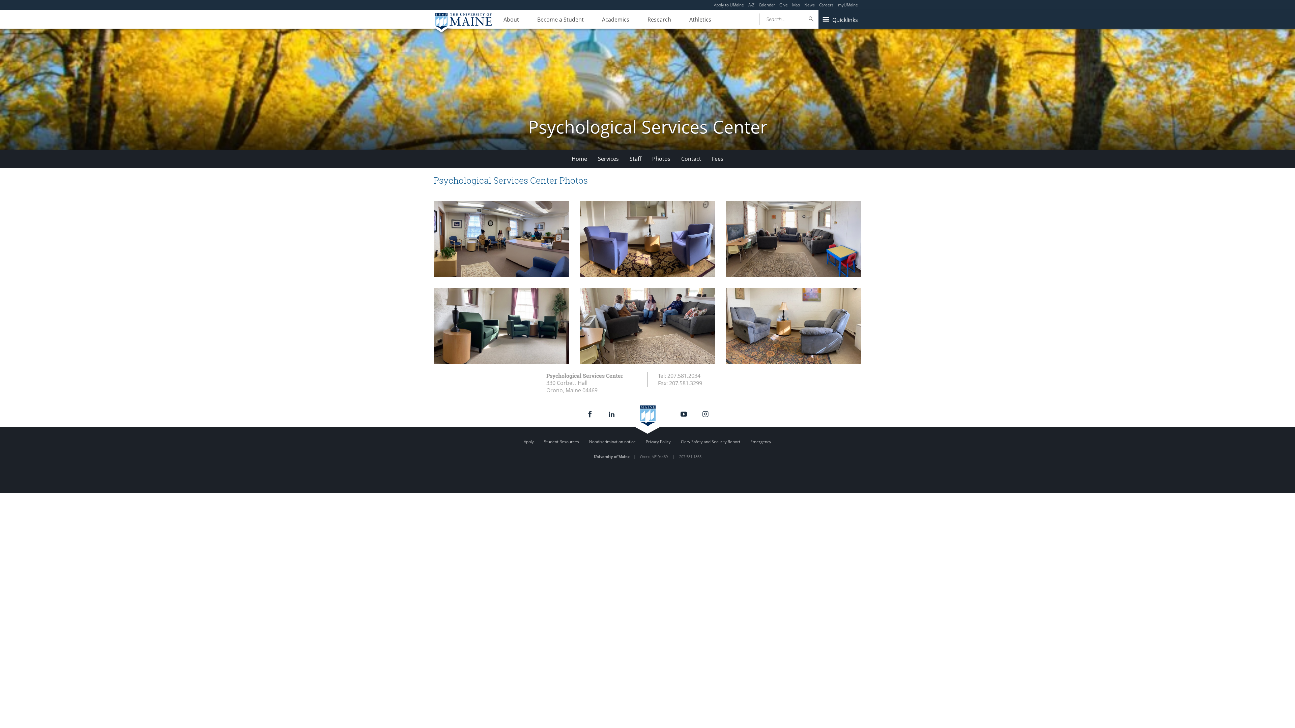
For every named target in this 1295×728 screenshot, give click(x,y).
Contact (691, 158)
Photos (661, 158)
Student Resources (561, 442)
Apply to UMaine (729, 5)
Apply (529, 442)
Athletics (700, 19)
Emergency (760, 442)
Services (608, 158)
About (511, 19)
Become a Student (560, 19)
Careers (826, 5)
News (809, 5)
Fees (717, 158)
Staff (635, 158)
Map (796, 5)
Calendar (767, 5)
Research (659, 19)
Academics (615, 19)
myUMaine (848, 5)
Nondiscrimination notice (612, 442)
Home (579, 158)
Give (783, 5)
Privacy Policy (658, 442)
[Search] (811, 19)
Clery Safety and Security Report (710, 442)
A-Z (751, 5)
